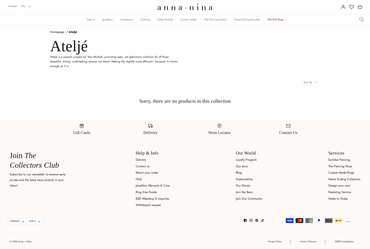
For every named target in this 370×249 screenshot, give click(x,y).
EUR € (32, 221)
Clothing (145, 19)
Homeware (126, 19)
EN (23, 6)
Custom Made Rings (341, 172)
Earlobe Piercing (339, 159)
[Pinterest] (256, 220)
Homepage (57, 32)
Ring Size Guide (146, 192)
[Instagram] (251, 220)
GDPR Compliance (344, 241)
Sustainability (244, 179)
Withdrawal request (148, 205)
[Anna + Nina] (185, 7)
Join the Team (244, 192)
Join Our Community (249, 198)
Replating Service (339, 192)
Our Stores (243, 185)
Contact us (142, 166)
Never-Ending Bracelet (247, 19)
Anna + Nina (24, 241)
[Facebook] (245, 220)
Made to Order (338, 198)
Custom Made (188, 19)
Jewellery (108, 19)
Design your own (339, 185)
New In (91, 19)
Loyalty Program (246, 159)
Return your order (147, 172)
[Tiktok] (262, 220)
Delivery (141, 159)
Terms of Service (308, 241)
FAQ (139, 179)
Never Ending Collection (344, 179)
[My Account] (343, 7)
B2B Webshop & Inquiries (152, 198)
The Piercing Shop (340, 166)
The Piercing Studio (215, 19)
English (15, 221)
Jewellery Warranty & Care (153, 185)
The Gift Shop (275, 19)
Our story (242, 166)
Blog (239, 172)
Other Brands (165, 19)
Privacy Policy (275, 241)
